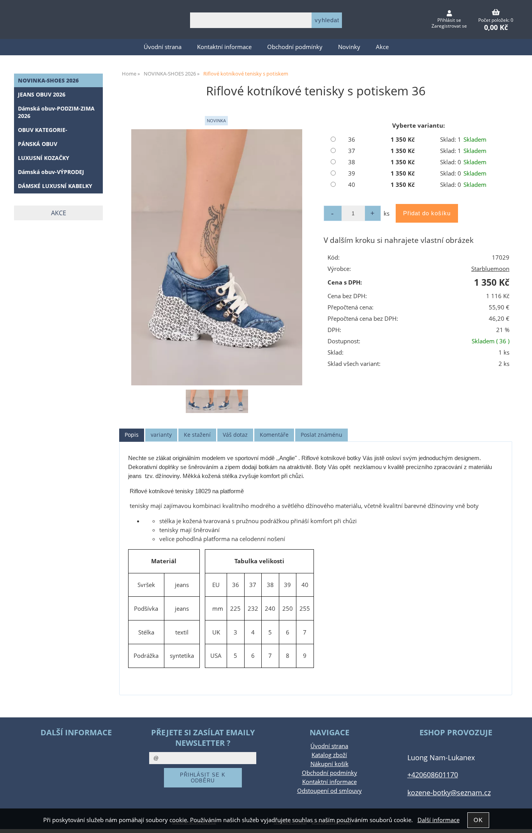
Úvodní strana (162, 47)
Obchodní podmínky (294, 47)
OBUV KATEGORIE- (42, 130)
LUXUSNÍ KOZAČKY (43, 158)
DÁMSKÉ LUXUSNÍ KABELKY (55, 186)
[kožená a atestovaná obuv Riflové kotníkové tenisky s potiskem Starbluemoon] (216, 257)
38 (351, 162)
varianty (161, 434)
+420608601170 (432, 774)
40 (351, 185)
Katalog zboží (329, 755)
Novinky (349, 47)
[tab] (131, 435)
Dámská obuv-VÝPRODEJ (51, 172)
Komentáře (274, 434)
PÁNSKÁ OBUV (37, 144)
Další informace (438, 820)
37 (351, 151)
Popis (132, 434)
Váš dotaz (235, 434)
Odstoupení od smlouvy (329, 791)
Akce (382, 47)
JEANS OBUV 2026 (41, 94)
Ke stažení (197, 434)
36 (351, 139)
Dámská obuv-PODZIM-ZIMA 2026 (56, 112)
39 (351, 173)
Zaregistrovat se (449, 26)
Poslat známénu (321, 434)
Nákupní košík (329, 764)
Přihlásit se (449, 20)
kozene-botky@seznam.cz (449, 792)
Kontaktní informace (224, 47)
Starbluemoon (490, 269)
